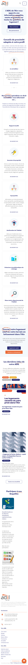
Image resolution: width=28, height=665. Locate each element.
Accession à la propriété (14, 160)
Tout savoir (4, 631)
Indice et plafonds (5, 651)
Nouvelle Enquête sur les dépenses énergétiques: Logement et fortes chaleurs (7, 515)
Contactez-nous (5, 642)
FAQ (2, 658)
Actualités (3, 640)
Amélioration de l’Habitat (14, 230)
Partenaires (4, 639)
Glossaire (3, 656)
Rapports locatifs (14, 126)
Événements (13, 377)
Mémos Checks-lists (6, 654)
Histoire (3, 635)
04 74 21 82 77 (8, 624)
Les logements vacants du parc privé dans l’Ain (12, 407)
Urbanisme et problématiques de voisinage (14, 268)
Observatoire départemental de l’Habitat (14, 301)
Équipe (2, 633)
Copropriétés (14, 196)
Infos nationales (6, 379)
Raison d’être (4, 637)
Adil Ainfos (5, 377)
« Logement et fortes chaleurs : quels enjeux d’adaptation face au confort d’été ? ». (14, 456)
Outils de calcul (4, 649)
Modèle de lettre (5, 652)
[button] (2, 70)
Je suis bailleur (14, 69)
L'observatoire (16, 379)
